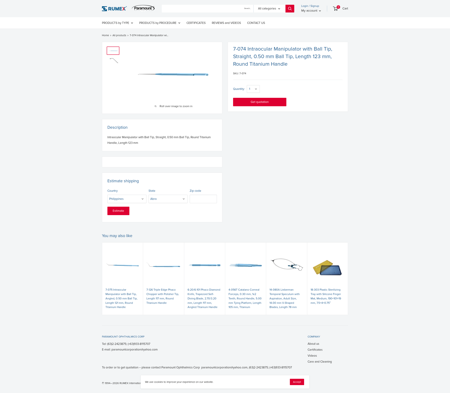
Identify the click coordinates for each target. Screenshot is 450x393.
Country (112, 191)
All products (119, 35)
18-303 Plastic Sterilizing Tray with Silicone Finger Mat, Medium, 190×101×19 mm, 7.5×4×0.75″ (326, 296)
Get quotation (260, 102)
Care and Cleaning (320, 361)
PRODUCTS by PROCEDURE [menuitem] (157, 23)
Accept (297, 382)
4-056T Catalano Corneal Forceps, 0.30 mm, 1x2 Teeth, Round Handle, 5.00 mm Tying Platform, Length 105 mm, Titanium (245, 298)
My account (309, 10)
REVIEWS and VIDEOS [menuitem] (226, 23)
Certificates (315, 350)
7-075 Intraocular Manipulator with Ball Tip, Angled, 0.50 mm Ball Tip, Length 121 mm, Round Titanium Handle (121, 298)
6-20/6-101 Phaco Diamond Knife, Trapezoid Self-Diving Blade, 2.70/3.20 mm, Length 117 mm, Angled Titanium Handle (204, 298)
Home (105, 35)
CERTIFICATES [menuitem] (196, 23)
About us (313, 344)
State (152, 191)
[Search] (289, 8)
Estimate (118, 211)
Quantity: (239, 89)
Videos (312, 356)
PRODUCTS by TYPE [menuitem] (115, 23)
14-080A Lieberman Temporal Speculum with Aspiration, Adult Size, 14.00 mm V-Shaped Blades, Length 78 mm (284, 298)
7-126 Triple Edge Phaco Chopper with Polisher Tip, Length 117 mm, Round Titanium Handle (162, 296)
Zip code (195, 191)
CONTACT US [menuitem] (256, 23)
